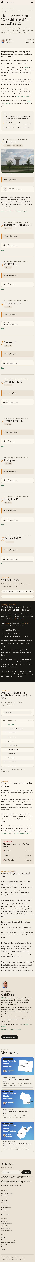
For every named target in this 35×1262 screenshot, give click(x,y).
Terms (3, 1249)
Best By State (5, 1214)
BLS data (25, 623)
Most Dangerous (6, 1207)
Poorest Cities (5, 1209)
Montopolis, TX (11, 460)
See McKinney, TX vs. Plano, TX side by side (15, 833)
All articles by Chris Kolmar (14, 1029)
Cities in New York (6, 1230)
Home (3, 8)
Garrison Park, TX (12, 303)
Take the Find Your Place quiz (9, 1032)
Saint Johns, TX (11, 499)
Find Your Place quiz (7, 1193)
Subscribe (26, 1172)
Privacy (3, 1247)
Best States (4, 1212)
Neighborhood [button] (12, 720)
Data (2, 211)
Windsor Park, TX (13, 538)
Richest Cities (5, 1205)
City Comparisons (6, 1195)
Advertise (4, 1244)
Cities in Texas (5, 1226)
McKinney (11, 724)
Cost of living (12, 211)
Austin (25, 67)
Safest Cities (4, 1200)
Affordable (10, 8)
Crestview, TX (10, 342)
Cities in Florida (5, 1228)
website (3, 1026)
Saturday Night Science (23, 96)
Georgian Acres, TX (13, 381)
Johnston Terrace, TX (14, 421)
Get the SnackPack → (9, 1037)
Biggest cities (5, 1221)
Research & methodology (8, 1240)
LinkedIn (25, 1024)
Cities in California (6, 1223)
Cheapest (4, 1202)
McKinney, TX (9, 142)
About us (3, 1237)
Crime (6, 211)
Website (3, 1029)
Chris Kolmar (10, 41)
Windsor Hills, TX (12, 264)
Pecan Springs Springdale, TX (18, 225)
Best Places (4, 1198)
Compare (24, 211)
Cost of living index (8, 591)
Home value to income (21, 591)
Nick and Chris (16, 1185)
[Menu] (32, 2)
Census (7, 623)
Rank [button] (4, 720)
